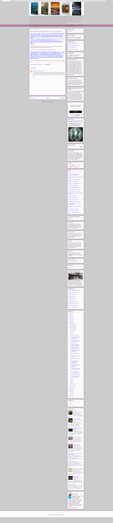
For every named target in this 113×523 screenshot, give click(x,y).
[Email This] (44, 64)
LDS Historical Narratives (73, 49)
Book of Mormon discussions (73, 301)
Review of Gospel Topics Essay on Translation (75, 345)
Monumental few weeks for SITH (75, 121)
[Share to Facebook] (47, 64)
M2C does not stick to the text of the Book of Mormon (75, 365)
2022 (71, 319)
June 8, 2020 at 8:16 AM (40, 70)
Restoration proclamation (73, 292)
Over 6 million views (77, 436)
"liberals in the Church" (72, 294)
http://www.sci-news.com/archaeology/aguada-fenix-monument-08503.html (42, 49)
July (71, 332)
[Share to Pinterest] (49, 64)
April (72, 381)
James (34, 70)
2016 (71, 393)
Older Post (62, 97)
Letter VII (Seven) (71, 299)
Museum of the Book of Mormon (74, 45)
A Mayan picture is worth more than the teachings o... (75, 350)
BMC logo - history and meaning (74, 179)
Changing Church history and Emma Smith (75, 341)
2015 (71, 394)
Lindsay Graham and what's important (77, 445)
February (72, 384)
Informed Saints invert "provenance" (77, 477)
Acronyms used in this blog (73, 181)
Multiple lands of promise (73, 461)
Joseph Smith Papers (72, 47)
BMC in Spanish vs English (73, 210)
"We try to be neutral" (74, 335)
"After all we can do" (72, 484)
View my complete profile (73, 507)
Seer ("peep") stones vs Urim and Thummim (74, 372)
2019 (71, 388)
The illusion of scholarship (73, 208)
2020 (71, 322)
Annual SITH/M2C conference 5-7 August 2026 (77, 419)
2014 (71, 396)
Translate (77, 166)
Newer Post (32, 97)
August (72, 330)
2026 (71, 313)
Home (47, 97)
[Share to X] (46, 64)
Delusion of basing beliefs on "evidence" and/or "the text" (73, 175)
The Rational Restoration (73, 43)
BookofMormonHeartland (73, 305)
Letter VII (70, 31)
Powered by (73, 115)
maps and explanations (72, 261)
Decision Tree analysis (77, 468)
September (73, 329)
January (72, 386)
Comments (72, 404)
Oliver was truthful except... (73, 185)
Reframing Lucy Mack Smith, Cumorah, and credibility (77, 428)
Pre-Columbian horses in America (74, 212)
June (72, 333)
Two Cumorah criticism (72, 307)
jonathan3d (75, 494)
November (73, 325)
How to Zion (70, 267)
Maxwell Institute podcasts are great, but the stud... (75, 377)
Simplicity (75, 410)
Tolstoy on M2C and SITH (73, 199)
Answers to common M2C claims (74, 183)
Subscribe (75, 111)
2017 (71, 391)
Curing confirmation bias (72, 197)
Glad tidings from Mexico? (75, 374)
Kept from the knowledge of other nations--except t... (75, 369)
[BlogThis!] (45, 64)
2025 (71, 314)
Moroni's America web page (73, 303)
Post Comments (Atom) (50, 101)
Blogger (62, 514)
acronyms (70, 218)
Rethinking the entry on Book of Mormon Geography (74, 362)
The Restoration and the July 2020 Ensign (75, 348)
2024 (71, 316)
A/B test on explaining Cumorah (74, 189)
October (72, 327)
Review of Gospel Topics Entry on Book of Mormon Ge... (75, 337)
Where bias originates (72, 195)
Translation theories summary (73, 201)
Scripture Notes (71, 296)
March (72, 383)
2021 (71, 321)
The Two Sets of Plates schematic (74, 187)
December (73, 324)
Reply (34, 77)
